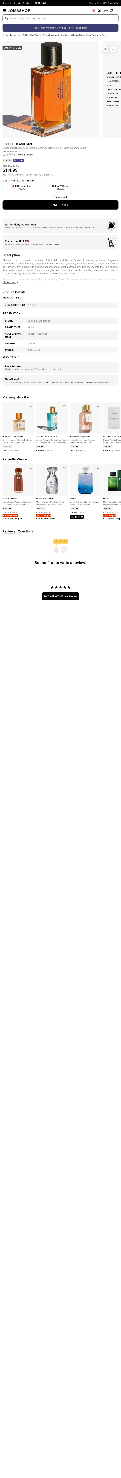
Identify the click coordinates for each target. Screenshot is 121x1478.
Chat (72, 382)
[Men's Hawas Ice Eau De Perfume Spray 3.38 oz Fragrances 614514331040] (98, 468)
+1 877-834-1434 (53, 382)
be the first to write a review (60, 596)
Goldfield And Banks (31, 35)
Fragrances (15, 35)
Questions (25, 531)
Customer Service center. (98, 382)
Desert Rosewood (51, 35)
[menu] (4, 10)
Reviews (9, 531)
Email (64, 382)
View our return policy (51, 369)
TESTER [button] (20, 160)
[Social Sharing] (105, 49)
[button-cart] (116, 10)
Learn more (89, 227)
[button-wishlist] (111, 10)
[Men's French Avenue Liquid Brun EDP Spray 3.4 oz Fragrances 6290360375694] (31, 468)
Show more (9, 282)
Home (5, 35)
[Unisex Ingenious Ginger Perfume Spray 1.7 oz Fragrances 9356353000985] (31, 406)
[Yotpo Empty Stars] (10, 154)
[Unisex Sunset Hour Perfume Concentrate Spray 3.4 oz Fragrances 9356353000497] (98, 406)
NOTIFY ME (60, 204)
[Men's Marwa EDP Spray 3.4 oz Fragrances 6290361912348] (64, 468)
